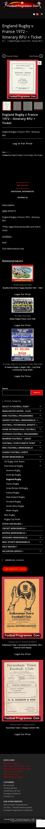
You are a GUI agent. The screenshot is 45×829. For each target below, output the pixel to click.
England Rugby (16, 155)
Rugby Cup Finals (16, 364)
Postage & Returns (12, 793)
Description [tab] (22, 185)
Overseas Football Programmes (20, 434)
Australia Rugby (13, 474)
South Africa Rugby (15, 506)
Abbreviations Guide (13, 777)
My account (9, 785)
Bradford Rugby (19, 285)
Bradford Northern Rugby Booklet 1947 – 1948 (22, 288)
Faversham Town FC (16, 725)
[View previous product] (4, 56)
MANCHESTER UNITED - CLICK (16, 411)
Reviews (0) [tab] (23, 197)
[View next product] (41, 56)
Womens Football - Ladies (16, 438)
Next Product (34, 56)
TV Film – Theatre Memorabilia (18, 807)
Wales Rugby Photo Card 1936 (22, 319)
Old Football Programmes (16, 804)
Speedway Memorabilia (14, 537)
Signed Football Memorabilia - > (20, 420)
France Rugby (28, 155)
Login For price (22, 294)
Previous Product (12, 56)
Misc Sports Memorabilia (16, 542)
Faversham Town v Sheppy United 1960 (22, 728)
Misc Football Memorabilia (17, 447)
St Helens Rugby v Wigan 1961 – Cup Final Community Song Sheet (22, 368)
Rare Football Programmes (17, 415)
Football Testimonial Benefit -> (20, 425)
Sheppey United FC (29, 725)
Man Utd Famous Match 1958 (17, 769)
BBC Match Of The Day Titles (17, 766)
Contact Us (9, 796)
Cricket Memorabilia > (14, 528)
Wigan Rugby (38, 364)
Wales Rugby (26, 316)
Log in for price (22, 143)
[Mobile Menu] (41, 14)
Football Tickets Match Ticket (18, 443)
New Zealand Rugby (15, 497)
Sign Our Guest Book (13, 771)
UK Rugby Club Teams (14, 461)
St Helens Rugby (28, 364)
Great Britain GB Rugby (17, 488)
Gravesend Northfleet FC (29, 642)
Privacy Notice (10, 788)
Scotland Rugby (13, 501)
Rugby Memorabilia (13, 457)
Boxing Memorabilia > (14, 533)
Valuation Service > (13, 551)
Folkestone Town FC (14, 642)
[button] (40, 63)
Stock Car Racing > (12, 523)
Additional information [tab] (22, 191)
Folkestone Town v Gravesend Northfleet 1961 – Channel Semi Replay (22, 646)
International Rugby (13, 466)
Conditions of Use (12, 791)
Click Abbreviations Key (13, 248)
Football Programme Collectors (18, 810)
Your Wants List (11, 774)
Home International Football (19, 429)
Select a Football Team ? (15, 406)
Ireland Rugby (12, 492)
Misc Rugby (38, 155)
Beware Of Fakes (11, 763)
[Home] (3, 41)
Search (5, 388)
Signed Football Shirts (15, 452)
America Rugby (13, 470)
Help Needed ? (9, 546)
